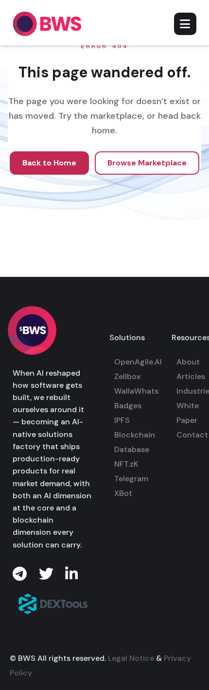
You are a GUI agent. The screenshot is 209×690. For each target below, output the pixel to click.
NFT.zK (126, 464)
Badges (127, 405)
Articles (190, 376)
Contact (192, 435)
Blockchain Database (134, 442)
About (188, 362)
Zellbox (127, 376)
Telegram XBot (131, 485)
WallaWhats (136, 391)
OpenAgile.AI (138, 362)
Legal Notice (131, 658)
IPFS (122, 420)
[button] (185, 24)
